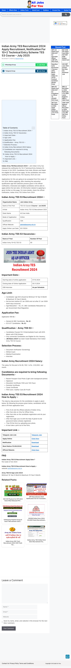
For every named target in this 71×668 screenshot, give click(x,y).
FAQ (6, 161)
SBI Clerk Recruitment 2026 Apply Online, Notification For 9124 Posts (55, 108)
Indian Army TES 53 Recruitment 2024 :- (18, 130)
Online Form (24, 10)
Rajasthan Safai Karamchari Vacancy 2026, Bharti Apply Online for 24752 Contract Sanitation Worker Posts (55, 74)
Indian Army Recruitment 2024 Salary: (17, 147)
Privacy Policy (14, 663)
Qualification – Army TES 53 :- (15, 142)
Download (35, 442)
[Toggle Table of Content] (32, 128)
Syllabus (46, 10)
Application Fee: (10, 140)
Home (4, 10)
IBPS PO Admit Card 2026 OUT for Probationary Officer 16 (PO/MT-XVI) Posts (55, 93)
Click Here (35, 439)
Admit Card (35, 10)
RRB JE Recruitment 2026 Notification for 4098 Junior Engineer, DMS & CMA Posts (65, 93)
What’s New (13, 10)
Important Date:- (10, 135)
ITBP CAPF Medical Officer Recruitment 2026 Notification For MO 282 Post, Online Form (65, 110)
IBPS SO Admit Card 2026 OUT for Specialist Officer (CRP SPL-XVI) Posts (55, 55)
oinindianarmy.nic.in (28, 224)
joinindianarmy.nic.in (15, 468)
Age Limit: (7, 137)
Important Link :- (11, 159)
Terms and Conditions (26, 663)
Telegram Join (37, 435)
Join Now (42, 65)
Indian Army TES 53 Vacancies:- (15, 133)
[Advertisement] (24, 30)
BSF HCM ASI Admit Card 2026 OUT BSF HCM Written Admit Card (65, 55)
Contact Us (5, 663)
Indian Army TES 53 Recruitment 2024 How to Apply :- (18, 155)
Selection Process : (11, 145)
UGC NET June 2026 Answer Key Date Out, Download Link (65, 69)
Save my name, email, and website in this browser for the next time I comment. (25, 622)
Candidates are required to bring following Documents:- (16, 151)
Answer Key (56, 10)
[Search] (66, 14)
